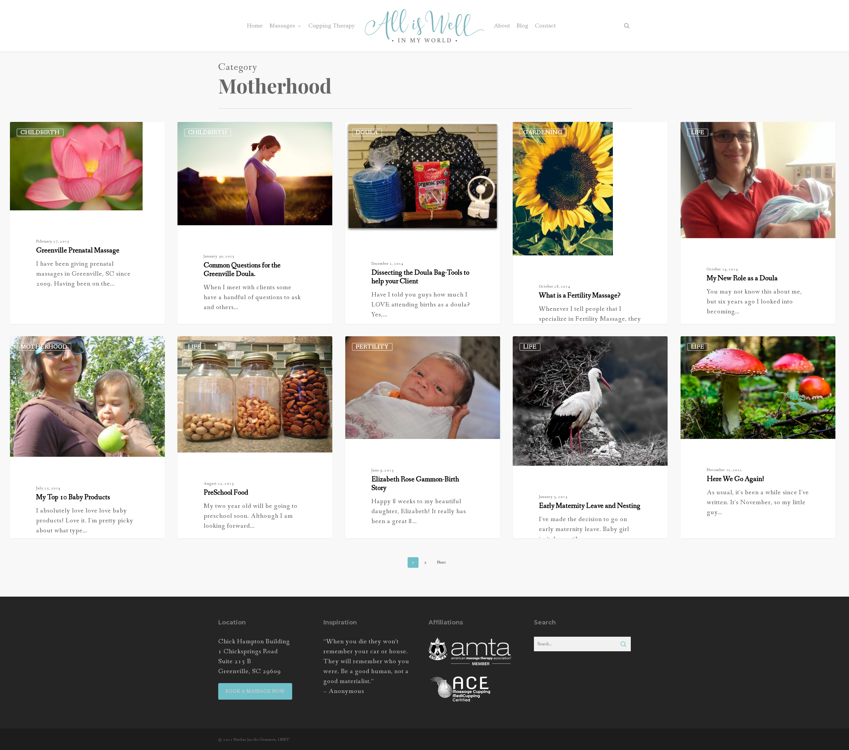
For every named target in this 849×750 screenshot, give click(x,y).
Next (441, 562)
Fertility (372, 347)
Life (697, 132)
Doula (367, 132)
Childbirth (40, 132)
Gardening (543, 132)
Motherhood (44, 347)
